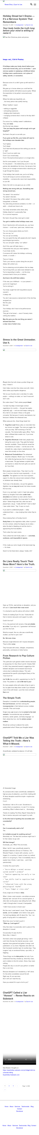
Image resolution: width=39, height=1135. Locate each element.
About (11, 1106)
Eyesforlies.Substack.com (11, 1075)
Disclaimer (19, 1111)
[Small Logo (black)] (16, 4)
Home (6, 1106)
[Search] (30, 4)
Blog (32, 1106)
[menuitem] (30, 4)
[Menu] (35, 4)
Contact (19, 1109)
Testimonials (25, 1106)
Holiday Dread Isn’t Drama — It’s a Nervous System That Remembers (19, 19)
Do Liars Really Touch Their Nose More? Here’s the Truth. (19, 563)
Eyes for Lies (29, 25)
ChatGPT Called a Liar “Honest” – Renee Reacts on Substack (18, 995)
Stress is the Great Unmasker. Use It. (19, 341)
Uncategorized (19, 25)
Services (17, 1106)
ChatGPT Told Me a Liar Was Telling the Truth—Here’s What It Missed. (18, 740)
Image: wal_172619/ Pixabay (13, 59)
